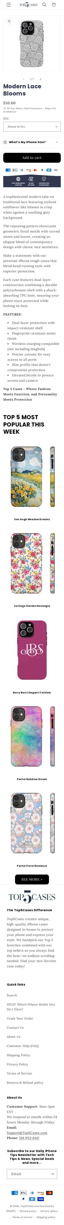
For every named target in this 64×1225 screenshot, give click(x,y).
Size (6, 118)
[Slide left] (23, 79)
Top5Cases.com (29, 1206)
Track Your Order (20, 1018)
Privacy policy (49, 1211)
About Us (13, 1037)
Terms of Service (19, 1073)
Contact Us (15, 1028)
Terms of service (22, 1217)
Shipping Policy (18, 1055)
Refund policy (28, 1211)
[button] (8, 4)
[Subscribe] (52, 1174)
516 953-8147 (29, 1138)
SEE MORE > (32, 879)
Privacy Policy (17, 1064)
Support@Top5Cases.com (27, 1133)
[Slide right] (40, 79)
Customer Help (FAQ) (23, 1046)
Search (12, 995)
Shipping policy (46, 1217)
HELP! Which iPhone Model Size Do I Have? (31, 1006)
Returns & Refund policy (25, 1082)
